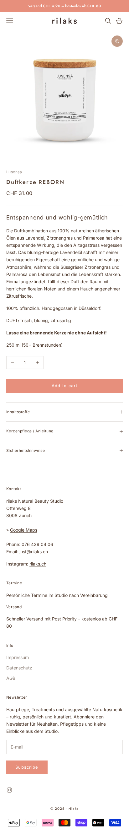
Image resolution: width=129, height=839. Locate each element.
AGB (10, 678)
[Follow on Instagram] (9, 790)
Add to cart (64, 385)
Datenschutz (19, 667)
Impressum (17, 657)
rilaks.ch (37, 563)
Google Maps (23, 530)
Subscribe (27, 767)
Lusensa (14, 172)
